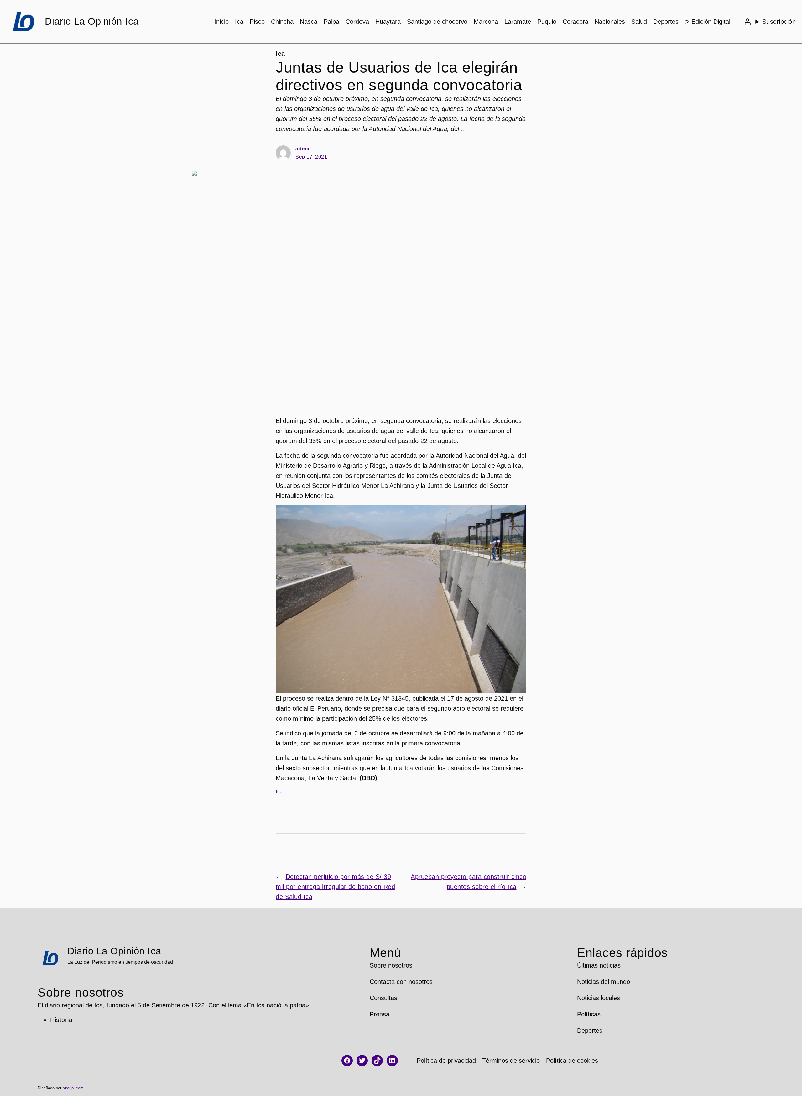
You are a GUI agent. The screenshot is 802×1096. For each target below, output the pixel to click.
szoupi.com (73, 1088)
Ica (280, 53)
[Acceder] (747, 21)
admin (303, 148)
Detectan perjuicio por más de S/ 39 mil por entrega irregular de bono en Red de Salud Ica (335, 886)
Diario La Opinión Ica (92, 21)
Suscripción (779, 21)
